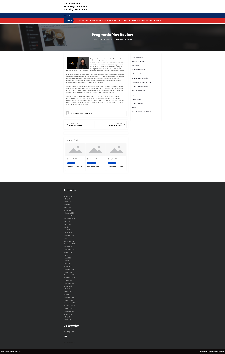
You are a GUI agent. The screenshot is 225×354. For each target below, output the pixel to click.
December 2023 (69, 275)
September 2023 (69, 283)
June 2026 (67, 202)
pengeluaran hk (69, 342)
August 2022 (68, 314)
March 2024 (68, 266)
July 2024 (67, 255)
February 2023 (69, 297)
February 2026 (69, 213)
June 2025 (67, 224)
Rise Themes (219, 352)
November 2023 (69, 278)
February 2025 (69, 236)
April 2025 (67, 230)
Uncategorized (71, 162)
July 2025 (67, 221)
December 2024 (69, 241)
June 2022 (67, 320)
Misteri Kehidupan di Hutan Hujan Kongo (99, 20)
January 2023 (68, 300)
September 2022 (69, 311)
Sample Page (68, 15)
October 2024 (68, 247)
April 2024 (67, 264)
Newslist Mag (203, 352)
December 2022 (69, 303)
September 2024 (69, 250)
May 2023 (67, 295)
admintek (88, 113)
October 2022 (68, 309)
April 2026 (67, 207)
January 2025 (68, 238)
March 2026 (68, 210)
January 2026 (68, 216)
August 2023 (68, 286)
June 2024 (67, 258)
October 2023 (68, 280)
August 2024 (68, 252)
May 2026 (67, 205)
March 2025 (68, 233)
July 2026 (67, 199)
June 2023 (67, 292)
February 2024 (69, 269)
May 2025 (67, 227)
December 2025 (69, 219)
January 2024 (68, 272)
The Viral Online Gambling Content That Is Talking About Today (76, 6)
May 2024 (67, 261)
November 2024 (69, 244)
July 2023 (67, 289)
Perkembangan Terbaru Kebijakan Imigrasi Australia (132, 20)
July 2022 (67, 317)
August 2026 (68, 196)
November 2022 (69, 306)
